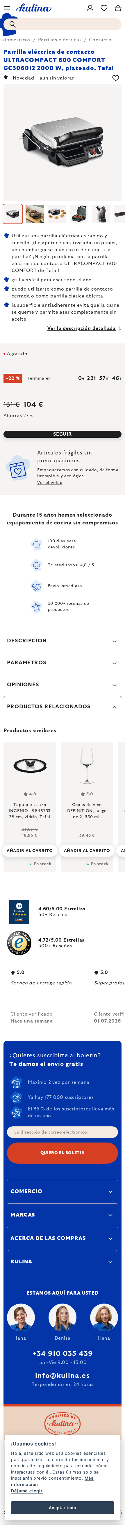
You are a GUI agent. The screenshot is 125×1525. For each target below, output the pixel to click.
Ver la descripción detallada (81, 328)
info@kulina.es (62, 1375)
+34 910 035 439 (62, 1353)
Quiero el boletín (62, 1153)
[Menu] (7, 8)
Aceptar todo (62, 1507)
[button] (29, 846)
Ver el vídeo (49, 483)
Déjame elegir (26, 1490)
